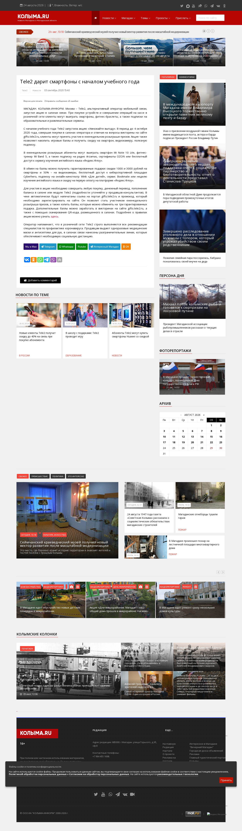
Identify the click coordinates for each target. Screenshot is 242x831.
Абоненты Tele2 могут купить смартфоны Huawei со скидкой (130, 334)
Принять (226, 780)
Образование (74, 355)
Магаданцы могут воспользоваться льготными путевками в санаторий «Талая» (95, 52)
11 (173, 436)
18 (173, 442)
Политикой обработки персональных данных (38, 774)
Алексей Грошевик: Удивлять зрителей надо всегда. (143, 685)
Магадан (127, 18)
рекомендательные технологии (177, 774)
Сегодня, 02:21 (134, 505)
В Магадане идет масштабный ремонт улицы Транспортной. (188, 609)
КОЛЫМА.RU (33, 17)
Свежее (23, 476)
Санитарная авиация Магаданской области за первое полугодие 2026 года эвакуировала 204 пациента (199, 52)
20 (192, 442)
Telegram (49, 246)
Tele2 (24, 90)
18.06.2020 (117, 323)
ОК (127, 246)
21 (201, 442)
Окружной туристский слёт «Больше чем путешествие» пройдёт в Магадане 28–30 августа (147, 52)
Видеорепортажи (30, 586)
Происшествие (40, 476)
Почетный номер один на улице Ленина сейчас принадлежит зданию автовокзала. (65, 687)
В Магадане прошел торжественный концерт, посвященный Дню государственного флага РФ (186, 380)
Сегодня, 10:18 (28, 534)
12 (183, 436)
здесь (54, 216)
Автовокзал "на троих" (39, 679)
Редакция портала (168, 749)
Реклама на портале (169, 759)
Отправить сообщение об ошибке (61, 101)
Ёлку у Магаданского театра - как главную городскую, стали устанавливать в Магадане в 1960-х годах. (146, 663)
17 (164, 442)
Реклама (194, 754)
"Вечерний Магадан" (201, 747)
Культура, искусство (54, 534)
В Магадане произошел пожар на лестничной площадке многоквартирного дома (194, 544)
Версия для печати (33, 101)
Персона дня (171, 275)
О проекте (169, 754)
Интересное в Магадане (203, 743)
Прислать (182, 18)
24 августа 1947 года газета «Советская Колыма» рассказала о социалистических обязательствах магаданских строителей (148, 520)
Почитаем (27, 648)
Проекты (162, 18)
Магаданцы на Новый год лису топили (144, 654)
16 (220, 436)
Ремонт (117, 586)
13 (192, 436)
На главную (169, 743)
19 (183, 442)
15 (211, 436)
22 (211, 442)
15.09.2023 (70, 323)
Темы (144, 18)
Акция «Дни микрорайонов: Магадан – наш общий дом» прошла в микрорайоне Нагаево (49, 609)
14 (201, 436)
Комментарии (187, 77)
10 (164, 436)
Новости (108, 18)
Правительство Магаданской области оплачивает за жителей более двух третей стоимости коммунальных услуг (42, 51)
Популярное (168, 77)
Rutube (82, 246)
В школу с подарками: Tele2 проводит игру (82, 334)
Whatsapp (67, 246)
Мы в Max (31, 246)
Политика (57, 476)
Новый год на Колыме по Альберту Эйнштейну (199, 649)
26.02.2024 (24, 323)
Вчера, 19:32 (184, 505)
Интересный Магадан (106, 246)
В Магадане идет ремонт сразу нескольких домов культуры (117, 609)
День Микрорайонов (55, 586)
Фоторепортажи (175, 350)
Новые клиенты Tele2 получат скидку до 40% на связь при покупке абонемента (37, 336)
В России (24, 355)
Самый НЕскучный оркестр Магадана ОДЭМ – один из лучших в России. (144, 693)
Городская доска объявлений (206, 750)
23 (220, 442)
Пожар (182, 529)
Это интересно (76, 476)
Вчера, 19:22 (133, 555)
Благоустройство (169, 586)
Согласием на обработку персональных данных (99, 774)
